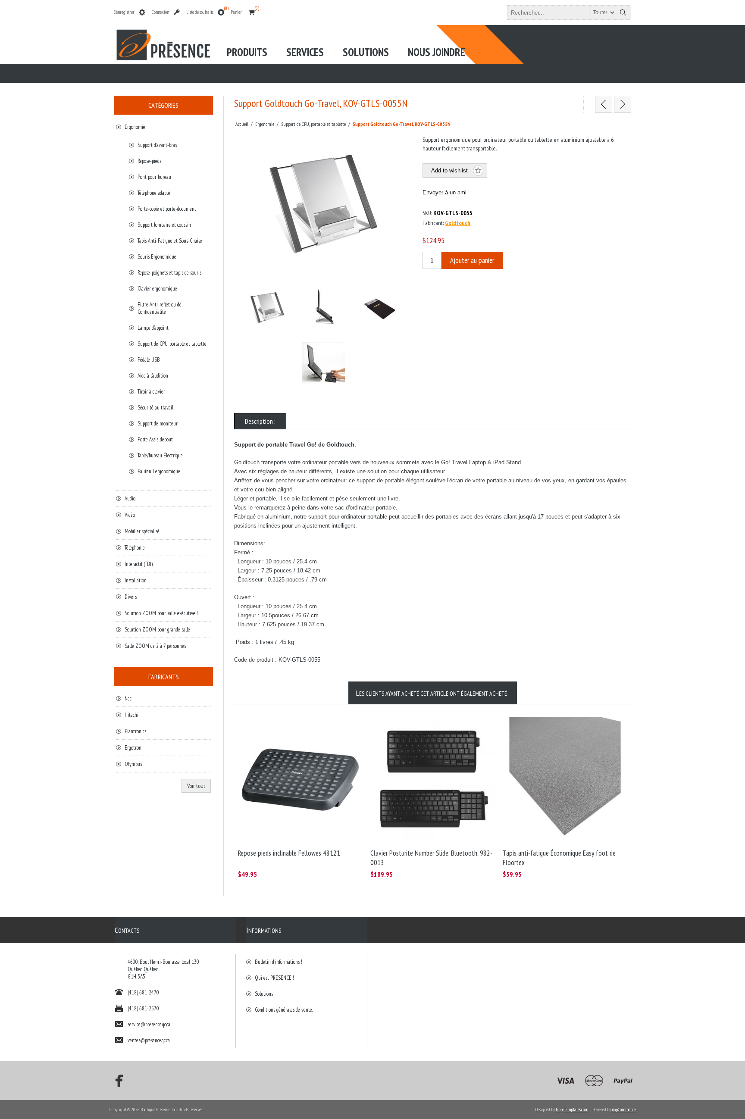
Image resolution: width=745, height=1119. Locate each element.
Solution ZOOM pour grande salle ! (159, 629)
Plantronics (135, 731)
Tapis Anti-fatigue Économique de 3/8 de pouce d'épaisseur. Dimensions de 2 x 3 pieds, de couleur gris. (559, 729)
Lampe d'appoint (153, 327)
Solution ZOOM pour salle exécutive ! (161, 613)
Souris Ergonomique (157, 256)
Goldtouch (457, 223)
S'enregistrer (124, 12)
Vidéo (130, 515)
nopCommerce (623, 1109)
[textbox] (561, 12)
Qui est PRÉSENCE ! (274, 977)
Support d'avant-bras (157, 145)
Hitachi (131, 715)
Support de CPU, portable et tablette (172, 343)
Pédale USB (149, 359)
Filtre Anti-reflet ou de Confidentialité (160, 308)
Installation (136, 580)
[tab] (260, 421)
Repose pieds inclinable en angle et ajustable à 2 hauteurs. (295, 725)
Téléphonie (135, 547)
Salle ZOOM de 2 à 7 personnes (155, 646)
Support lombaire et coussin (164, 224)
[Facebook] (116, 1081)
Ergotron (133, 747)
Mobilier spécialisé (142, 531)
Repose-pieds (149, 161)
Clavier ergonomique (157, 288)
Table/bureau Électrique (160, 455)
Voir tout (196, 786)
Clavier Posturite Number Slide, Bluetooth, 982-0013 (431, 857)
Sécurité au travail (155, 407)
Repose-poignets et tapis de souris (169, 272)
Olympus (133, 764)
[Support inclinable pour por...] (622, 104)
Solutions (264, 993)
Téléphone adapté (154, 193)
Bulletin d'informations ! (278, 962)
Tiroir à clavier (151, 391)
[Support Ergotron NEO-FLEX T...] (603, 104)
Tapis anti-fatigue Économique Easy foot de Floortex (559, 857)
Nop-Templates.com (572, 1109)
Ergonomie (135, 127)
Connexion (160, 12)
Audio (130, 498)
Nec (128, 698)
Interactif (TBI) (139, 564)
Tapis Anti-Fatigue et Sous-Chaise (170, 240)
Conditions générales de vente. (284, 1009)
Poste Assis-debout (155, 439)
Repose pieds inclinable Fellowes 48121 (289, 853)
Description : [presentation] (260, 421)
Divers (131, 596)
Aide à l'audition (153, 375)
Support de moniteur (158, 423)
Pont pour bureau (154, 177)
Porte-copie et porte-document (167, 209)
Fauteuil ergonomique (159, 471)
